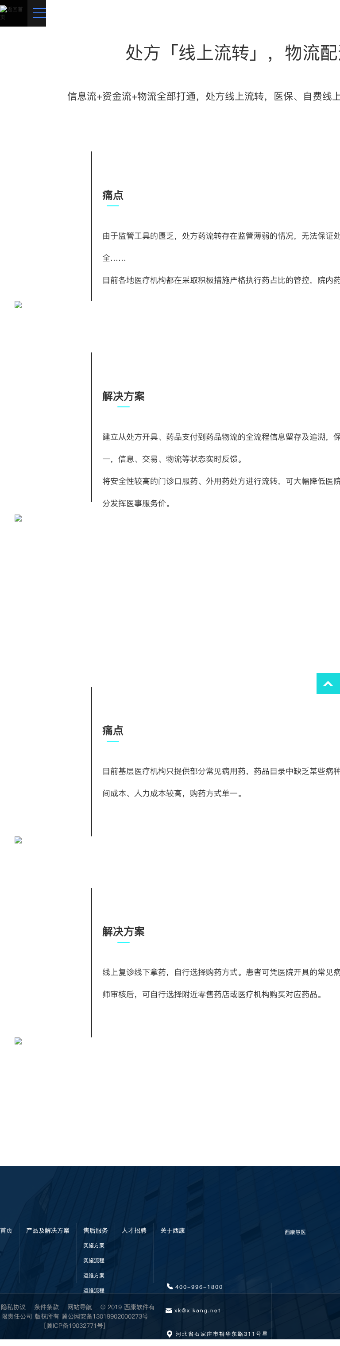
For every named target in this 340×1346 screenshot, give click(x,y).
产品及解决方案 (48, 1230)
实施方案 (93, 1245)
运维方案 (93, 1275)
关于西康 (172, 1230)
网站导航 (79, 1307)
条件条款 (46, 1307)
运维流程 (93, 1290)
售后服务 (95, 1230)
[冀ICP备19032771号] (74, 1325)
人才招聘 (134, 1230)
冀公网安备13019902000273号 (105, 1316)
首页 (6, 1230)
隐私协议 (13, 1307)
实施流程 (93, 1260)
